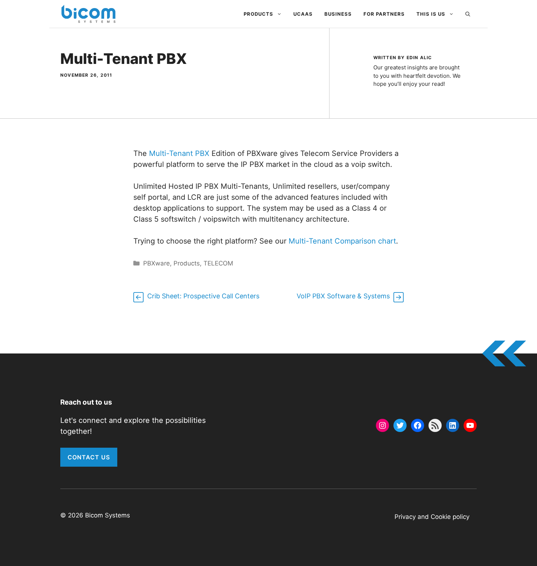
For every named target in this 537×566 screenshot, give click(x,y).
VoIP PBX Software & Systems (343, 296)
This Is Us (430, 14)
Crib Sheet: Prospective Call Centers (203, 296)
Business (338, 14)
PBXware (156, 263)
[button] (468, 14)
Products (258, 14)
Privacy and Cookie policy (432, 516)
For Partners (384, 14)
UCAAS (303, 14)
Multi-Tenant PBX (179, 153)
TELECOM (218, 263)
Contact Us (89, 457)
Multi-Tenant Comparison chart (341, 241)
